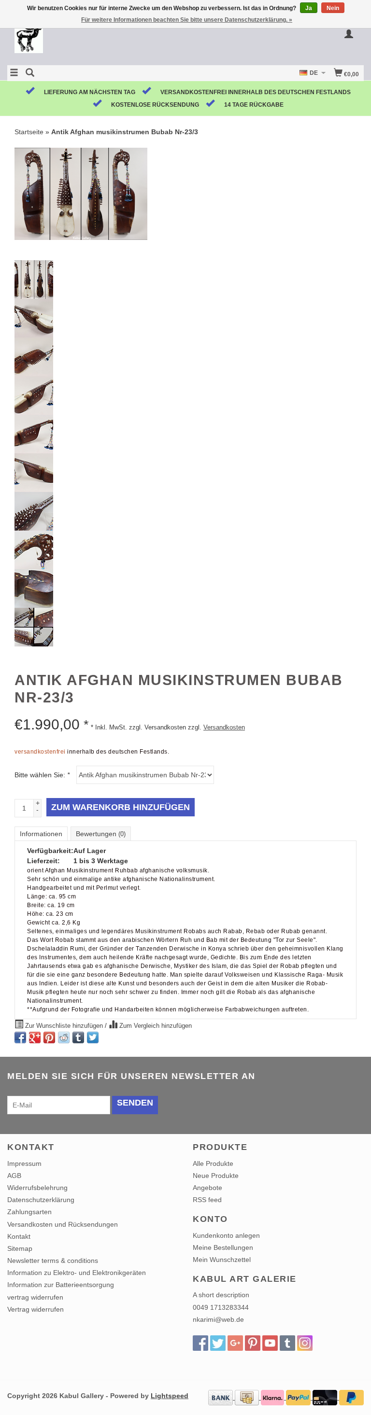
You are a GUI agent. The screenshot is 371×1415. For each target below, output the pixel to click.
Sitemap (19, 1248)
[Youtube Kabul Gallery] (270, 1343)
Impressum (24, 1163)
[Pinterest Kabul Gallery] (252, 1343)
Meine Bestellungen (223, 1247)
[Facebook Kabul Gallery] (200, 1343)
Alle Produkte (213, 1163)
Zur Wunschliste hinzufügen (64, 1026)
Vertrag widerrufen (35, 1309)
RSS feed (207, 1200)
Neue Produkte (216, 1175)
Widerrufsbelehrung (37, 1187)
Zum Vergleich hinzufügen (154, 1026)
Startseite (28, 132)
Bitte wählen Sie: (42, 775)
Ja (308, 8)
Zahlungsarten (29, 1212)
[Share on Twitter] (93, 1037)
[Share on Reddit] (64, 1037)
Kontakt (18, 1236)
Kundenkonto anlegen (226, 1235)
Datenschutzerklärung (40, 1200)
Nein (333, 8)
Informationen (41, 834)
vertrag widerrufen (35, 1297)
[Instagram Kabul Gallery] (305, 1343)
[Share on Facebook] (20, 1037)
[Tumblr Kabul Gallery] (287, 1343)
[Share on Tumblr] (78, 1037)
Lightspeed (169, 1396)
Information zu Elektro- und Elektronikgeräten (76, 1272)
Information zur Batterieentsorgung (60, 1285)
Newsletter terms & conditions (52, 1260)
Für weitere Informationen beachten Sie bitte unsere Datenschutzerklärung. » (186, 19)
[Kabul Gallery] (96, 40)
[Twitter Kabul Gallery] (218, 1343)
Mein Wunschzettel (222, 1259)
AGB (14, 1175)
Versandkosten (224, 727)
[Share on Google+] (35, 1037)
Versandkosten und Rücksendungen (62, 1224)
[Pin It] (49, 1037)
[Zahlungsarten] (221, 1397)
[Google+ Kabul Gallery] (235, 1343)
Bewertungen (101, 834)
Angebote (207, 1187)
